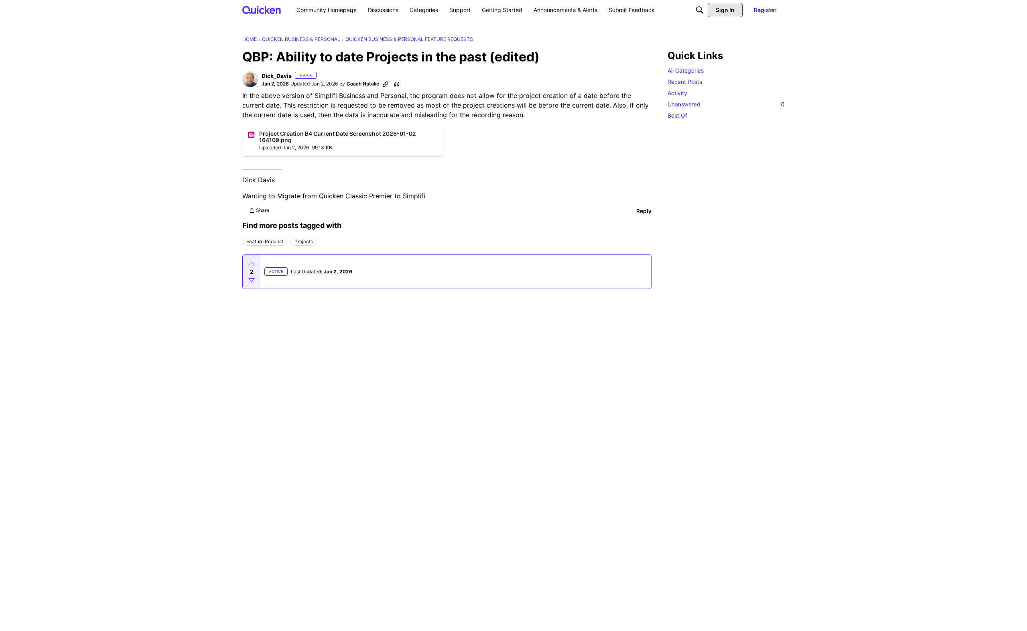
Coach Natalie (363, 84)
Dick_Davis (277, 75)
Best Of (677, 115)
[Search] (699, 10)
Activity (677, 93)
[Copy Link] (385, 84)
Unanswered (726, 104)
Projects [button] (303, 241)
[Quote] (397, 84)
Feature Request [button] (264, 241)
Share (259, 211)
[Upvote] (251, 264)
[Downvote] (251, 280)
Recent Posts (685, 81)
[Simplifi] (261, 9)
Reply (644, 211)
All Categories (686, 70)
